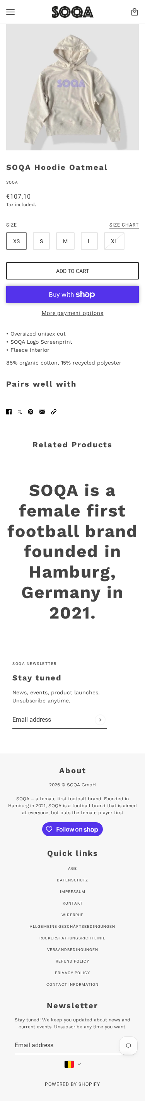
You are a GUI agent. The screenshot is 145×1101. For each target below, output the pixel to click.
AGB (72, 868)
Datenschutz (72, 880)
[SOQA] (73, 12)
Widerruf (72, 915)
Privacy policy (72, 973)
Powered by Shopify (72, 1084)
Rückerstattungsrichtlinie (72, 938)
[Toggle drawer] (10, 12)
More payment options (73, 313)
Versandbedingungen (72, 950)
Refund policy (72, 961)
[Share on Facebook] (9, 411)
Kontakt (73, 903)
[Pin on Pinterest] (30, 411)
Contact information (72, 984)
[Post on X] (20, 411)
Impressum (72, 892)
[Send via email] (42, 411)
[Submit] (100, 719)
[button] (54, 411)
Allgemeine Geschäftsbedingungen (72, 926)
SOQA (12, 182)
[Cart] (134, 12)
